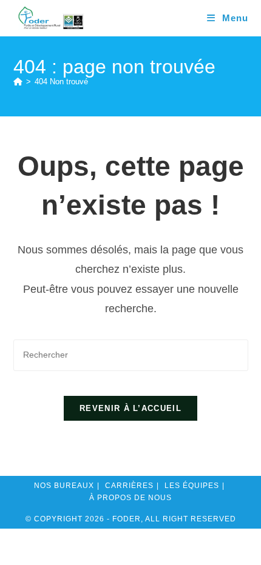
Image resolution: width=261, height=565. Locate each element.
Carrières (129, 485)
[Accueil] (17, 81)
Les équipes (191, 485)
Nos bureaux (64, 485)
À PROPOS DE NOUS (130, 497)
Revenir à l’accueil (130, 408)
